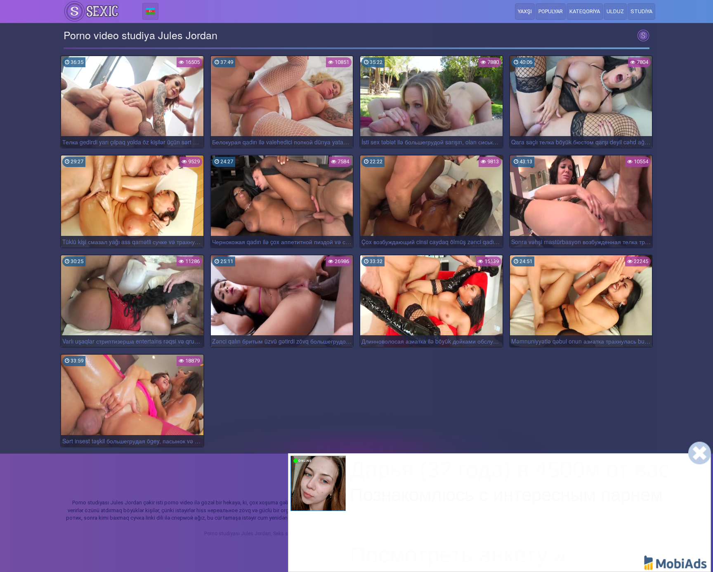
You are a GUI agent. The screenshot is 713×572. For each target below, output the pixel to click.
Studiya (641, 11)
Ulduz (615, 11)
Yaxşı (525, 11)
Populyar (550, 11)
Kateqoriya (584, 11)
